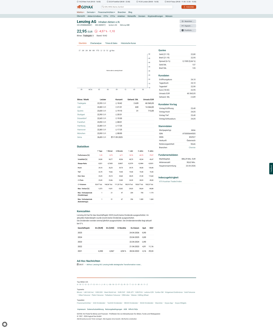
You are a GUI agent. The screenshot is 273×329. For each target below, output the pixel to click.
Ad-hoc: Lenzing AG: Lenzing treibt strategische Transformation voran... (114, 265)
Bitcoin (79, 292)
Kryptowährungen (155, 16)
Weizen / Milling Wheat (140, 295)
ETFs (106, 16)
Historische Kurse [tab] (128, 43)
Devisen (141, 16)
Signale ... (188, 26)
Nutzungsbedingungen (113, 309)
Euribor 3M (159, 292)
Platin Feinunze (97, 295)
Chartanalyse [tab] (96, 43)
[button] (4, 324)
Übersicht (81, 16)
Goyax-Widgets (180, 303)
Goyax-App (169, 303)
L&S (79, 107)
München (81, 133)
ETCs (112, 16)
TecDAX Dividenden (114, 303)
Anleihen (121, 16)
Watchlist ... (189, 21)
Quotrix (80, 111)
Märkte (80, 12)
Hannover (81, 130)
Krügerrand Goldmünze (174, 292)
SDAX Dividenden (146, 303)
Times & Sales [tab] (111, 43)
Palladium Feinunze (112, 295)
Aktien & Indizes (94, 16)
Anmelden (190, 7)
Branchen (122, 12)
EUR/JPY (130, 292)
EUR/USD (99, 292)
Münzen (169, 16)
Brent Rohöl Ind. (110, 292)
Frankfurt (81, 122)
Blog (130, 12)
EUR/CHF (121, 292)
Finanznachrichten (106, 12)
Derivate (90, 12)
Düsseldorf (81, 118)
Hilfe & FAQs (133, 309)
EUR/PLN (138, 292)
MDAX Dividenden (131, 303)
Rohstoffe (132, 16)
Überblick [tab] (83, 43)
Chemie (192, 147)
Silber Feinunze (84, 295)
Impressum (81, 309)
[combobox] (137, 7)
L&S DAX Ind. (89, 292)
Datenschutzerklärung (95, 309)
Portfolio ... (189, 30)
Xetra (79, 137)
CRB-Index (125, 295)
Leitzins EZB (149, 292)
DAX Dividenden (99, 303)
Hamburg (81, 126)
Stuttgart (81, 114)
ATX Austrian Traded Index (170, 182)
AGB (125, 309)
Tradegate (81, 103)
